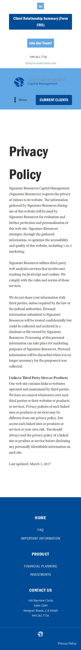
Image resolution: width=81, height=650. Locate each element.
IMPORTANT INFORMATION (40, 538)
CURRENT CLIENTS (54, 99)
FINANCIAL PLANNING (40, 566)
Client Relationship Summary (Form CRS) (40, 21)
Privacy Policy (67, 643)
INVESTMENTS (40, 574)
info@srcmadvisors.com (40, 63)
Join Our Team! (40, 43)
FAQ (41, 530)
